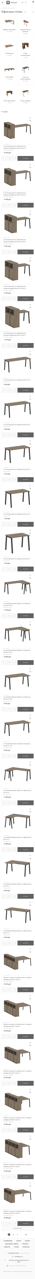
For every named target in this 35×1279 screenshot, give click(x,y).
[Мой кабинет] (29, 2)
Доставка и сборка (12, 1244)
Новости (7, 1247)
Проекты (25, 1244)
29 (26, 1234)
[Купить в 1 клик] (30, 120)
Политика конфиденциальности (18, 1265)
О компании (8, 1241)
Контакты (26, 1247)
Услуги (18, 1241)
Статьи (16, 1247)
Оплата (27, 1241)
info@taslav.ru (19, 1256)
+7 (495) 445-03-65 (13, 1253)
